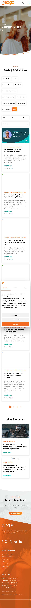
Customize (15, 315)
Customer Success (7, 84)
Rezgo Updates (21, 97)
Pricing (4, 569)
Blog (3, 561)
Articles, (7, 147)
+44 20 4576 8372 (11, 585)
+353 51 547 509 (10, 588)
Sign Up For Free (7, 554)
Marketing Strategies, (16, 192)
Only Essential (16, 320)
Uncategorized (6, 109)
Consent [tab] (5, 287)
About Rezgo (6, 566)
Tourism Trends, (14, 147)
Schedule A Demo (15, 513)
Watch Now (7, 452)
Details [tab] (15, 287)
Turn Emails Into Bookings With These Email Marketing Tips (14, 242)
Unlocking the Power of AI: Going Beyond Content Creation (13, 375)
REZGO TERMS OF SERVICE (9, 591)
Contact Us (5, 564)
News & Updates (7, 556)
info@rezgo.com (12, 578)
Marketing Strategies (8, 97)
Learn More (7, 475)
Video (14, 109)
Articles (15, 78)
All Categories (6, 78)
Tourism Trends (21, 103)
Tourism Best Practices (8, 103)
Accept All (15, 324)
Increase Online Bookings (9, 91)
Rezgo (11, 168)
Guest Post (18, 84)
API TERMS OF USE (18, 594)
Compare (5, 559)
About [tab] (25, 287)
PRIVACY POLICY (6, 594)
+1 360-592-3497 (11, 583)
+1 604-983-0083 (14, 580)
